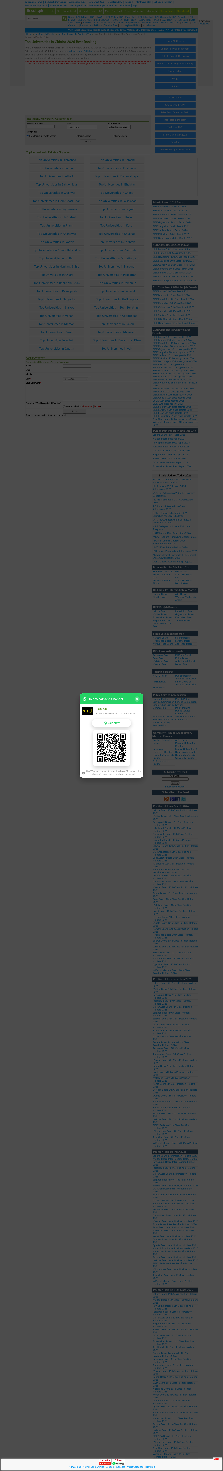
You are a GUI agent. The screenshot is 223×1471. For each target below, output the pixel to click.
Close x (217, 1459)
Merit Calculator (135, 1467)
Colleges (120, 1467)
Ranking (150, 1467)
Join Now (114, 723)
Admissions (75, 1467)
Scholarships (97, 1467)
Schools (110, 1467)
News (86, 1467)
